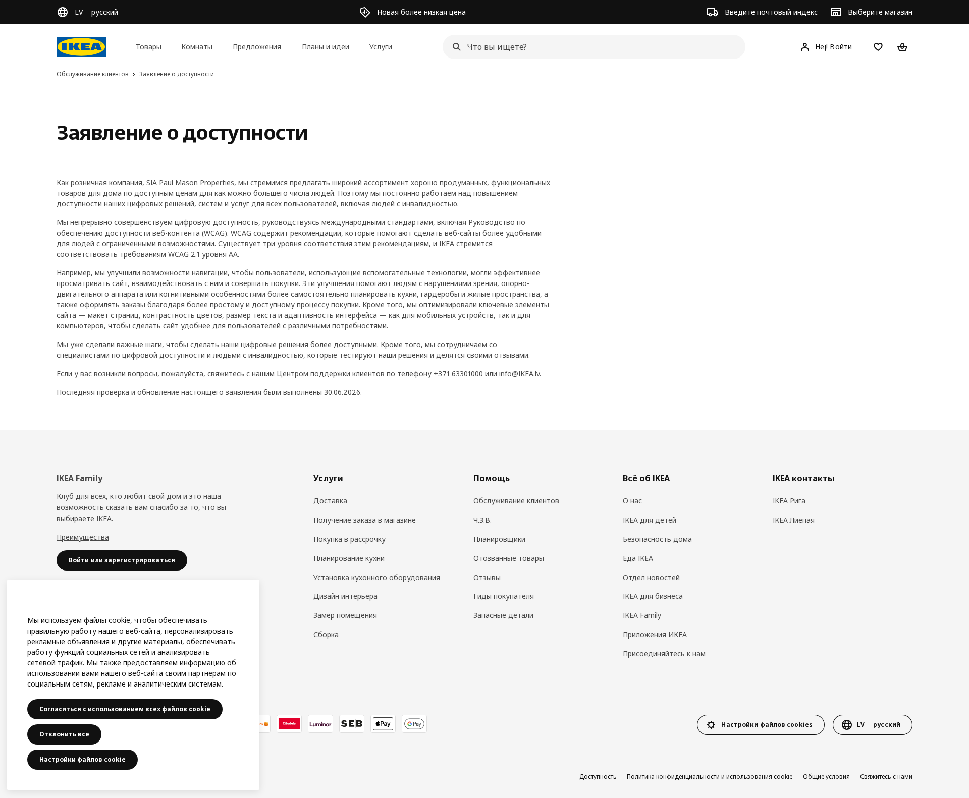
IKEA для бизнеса (653, 596)
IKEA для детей (649, 520)
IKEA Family (642, 615)
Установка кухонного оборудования (376, 577)
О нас (632, 500)
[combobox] (591, 47)
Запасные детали (503, 615)
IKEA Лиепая (794, 520)
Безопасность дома (657, 539)
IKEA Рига (789, 500)
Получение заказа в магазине (364, 520)
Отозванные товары (508, 558)
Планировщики (499, 539)
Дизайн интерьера (345, 596)
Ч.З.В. (482, 520)
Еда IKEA (638, 558)
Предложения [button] (257, 46)
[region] (133, 685)
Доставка (330, 500)
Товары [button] (149, 46)
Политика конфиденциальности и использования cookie (710, 776)
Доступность (598, 776)
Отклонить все (64, 734)
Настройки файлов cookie (82, 759)
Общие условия (826, 776)
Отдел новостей (651, 577)
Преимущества (83, 537)
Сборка (326, 634)
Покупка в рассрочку (349, 539)
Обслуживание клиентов (516, 500)
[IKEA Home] (81, 47)
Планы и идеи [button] (325, 46)
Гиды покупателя (503, 596)
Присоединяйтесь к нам (664, 653)
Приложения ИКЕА (655, 634)
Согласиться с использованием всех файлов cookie (124, 709)
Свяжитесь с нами (886, 776)
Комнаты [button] (196, 46)
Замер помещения (345, 615)
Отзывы (487, 577)
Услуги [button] (380, 46)
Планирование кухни (349, 558)
